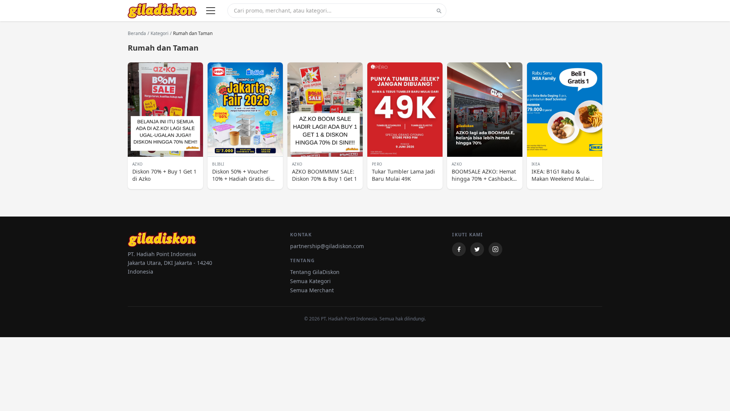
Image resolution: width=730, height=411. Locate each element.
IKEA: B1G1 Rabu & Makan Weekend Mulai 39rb (561, 175)
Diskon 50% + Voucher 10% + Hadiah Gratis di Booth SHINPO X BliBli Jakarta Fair (241, 175)
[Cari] (439, 11)
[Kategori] (211, 11)
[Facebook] (459, 249)
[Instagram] (495, 249)
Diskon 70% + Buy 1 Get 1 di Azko (164, 175)
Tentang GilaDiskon (315, 272)
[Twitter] (477, 249)
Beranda (137, 33)
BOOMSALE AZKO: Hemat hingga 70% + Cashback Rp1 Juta (484, 175)
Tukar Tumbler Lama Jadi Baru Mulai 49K (403, 175)
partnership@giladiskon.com (327, 246)
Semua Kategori (310, 281)
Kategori (159, 33)
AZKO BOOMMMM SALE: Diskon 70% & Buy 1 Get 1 (324, 175)
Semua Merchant (312, 290)
